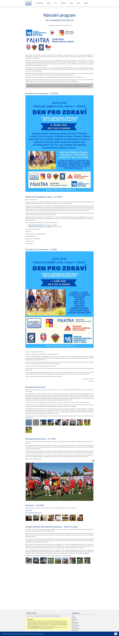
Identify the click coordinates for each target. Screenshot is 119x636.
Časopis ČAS (75, 624)
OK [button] (115, 633)
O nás (55, 3)
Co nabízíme (63, 3)
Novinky (48, 3)
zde (54, 366)
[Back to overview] (93, 461)
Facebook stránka (76, 625)
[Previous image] (37, 481)
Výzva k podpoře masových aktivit (33, 512)
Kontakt (71, 3)
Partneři (78, 3)
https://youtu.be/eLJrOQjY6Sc (36, 225)
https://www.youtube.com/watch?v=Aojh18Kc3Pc (40, 226)
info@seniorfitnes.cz (36, 627)
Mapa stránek (75, 630)
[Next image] (82, 481)
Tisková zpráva (28, 510)
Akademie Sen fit (76, 628)
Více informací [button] (40, 633)
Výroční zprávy (40, 3)
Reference (86, 3)
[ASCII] (36, 560)
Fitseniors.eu (75, 627)
